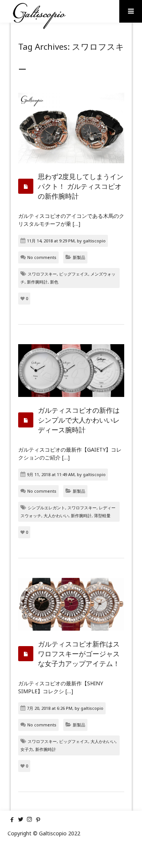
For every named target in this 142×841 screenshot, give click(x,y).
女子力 (26, 749)
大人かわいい (56, 515)
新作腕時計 (37, 282)
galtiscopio (94, 241)
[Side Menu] (130, 11)
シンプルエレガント (46, 507)
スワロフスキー (42, 274)
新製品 (79, 257)
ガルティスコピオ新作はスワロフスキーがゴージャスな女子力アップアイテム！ (79, 653)
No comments (41, 257)
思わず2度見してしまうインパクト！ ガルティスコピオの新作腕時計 (80, 186)
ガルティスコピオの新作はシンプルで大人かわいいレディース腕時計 (79, 420)
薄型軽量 (102, 515)
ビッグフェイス (73, 274)
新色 (54, 282)
